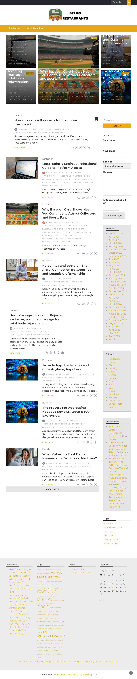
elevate (55, 600)
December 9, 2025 (69, 463)
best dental (84, 463)
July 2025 (114, 259)
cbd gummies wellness (54, 588)
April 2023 (114, 336)
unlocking (49, 650)
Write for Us (110, 523)
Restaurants (115, 400)
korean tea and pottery (114, 61)
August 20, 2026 (16, 35)
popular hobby (47, 96)
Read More (19, 147)
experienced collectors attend (55, 93)
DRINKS (45, 599)
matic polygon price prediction (57, 427)
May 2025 (114, 265)
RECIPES (51, 632)
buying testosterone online (46, 585)
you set (27, 64)
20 (113, 587)
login (10, 45)
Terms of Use (111, 543)
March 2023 (115, 339)
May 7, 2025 (38, 129)
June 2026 (114, 240)
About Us (109, 535)
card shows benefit (49, 90)
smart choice (45, 640)
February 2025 (117, 275)
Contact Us (14, 28)
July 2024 (114, 298)
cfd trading (109, 93)
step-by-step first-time (18, 61)
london (11, 96)
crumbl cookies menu (50, 596)
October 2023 (116, 317)
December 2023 (117, 310)
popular (61, 625)
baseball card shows (76, 86)
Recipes (113, 397)
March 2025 (115, 272)
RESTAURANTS (52, 636)
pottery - (107, 64)
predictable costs (43, 629)
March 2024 (115, 304)
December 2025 (117, 249)
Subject (107, 161)
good (48, 129)
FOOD (43, 607)
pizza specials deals (52, 625)
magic (45, 622)
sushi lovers (55, 640)
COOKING (47, 591)
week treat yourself (48, 654)
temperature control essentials (49, 132)
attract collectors (63, 83)
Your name (109, 140)
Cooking (113, 368)
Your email (109, 151)
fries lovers (51, 611)
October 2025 (116, 253)
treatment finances (54, 643)
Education (47, 159)
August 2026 (116, 233)
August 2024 (116, 294)
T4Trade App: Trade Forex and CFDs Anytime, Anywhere (116, 76)
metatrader (20, 45)
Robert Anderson (54, 173)
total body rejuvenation (20, 99)
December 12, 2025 (69, 421)
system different (15, 64)
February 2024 (117, 307)
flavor (46, 604)
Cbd (111, 365)
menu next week (54, 622)
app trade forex (111, 90)
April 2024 (114, 301)
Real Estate (115, 394)
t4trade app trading (113, 99)
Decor (112, 371)
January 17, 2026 (112, 86)
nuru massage (23, 96)
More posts (52, 489)
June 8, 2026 (110, 48)
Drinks (112, 375)
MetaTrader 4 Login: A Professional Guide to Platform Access (118, 433)
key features (84, 466)
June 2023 (114, 330)
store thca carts (22, 132)
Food (111, 381)
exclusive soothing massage (23, 332)
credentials (13, 41)
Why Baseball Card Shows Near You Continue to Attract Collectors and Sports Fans (67, 75)
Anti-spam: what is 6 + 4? (116, 201)
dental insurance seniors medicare (59, 466)
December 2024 (117, 281)
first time (24, 41)
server (11, 57)
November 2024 (117, 285)
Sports (93, 38)
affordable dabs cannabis (46, 570)
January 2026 (116, 246)
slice (39, 640)
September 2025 (118, 256)
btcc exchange (79, 424)
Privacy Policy (111, 539)
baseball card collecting (52, 86)
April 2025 (114, 269)
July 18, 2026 (47, 83)
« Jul (102, 600)
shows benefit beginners (67, 96)
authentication (15, 38)
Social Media (115, 404)
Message (108, 172)
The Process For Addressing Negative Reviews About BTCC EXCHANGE (66, 412)
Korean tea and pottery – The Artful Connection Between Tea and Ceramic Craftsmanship (66, 270)
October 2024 (116, 288)
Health (18, 115)
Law (111, 388)
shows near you (48, 99)
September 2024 (118, 291)
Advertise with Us (35, 28)
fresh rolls (53, 608)
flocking (51, 604)
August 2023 (116, 323)
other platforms (16, 48)
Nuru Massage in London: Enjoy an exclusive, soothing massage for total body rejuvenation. (36, 319)
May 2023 (114, 333)
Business (47, 260)
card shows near (68, 90)
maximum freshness (62, 129)
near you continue (81, 93)
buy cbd (60, 581)
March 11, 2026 (15, 86)
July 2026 (114, 237)
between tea (109, 57)
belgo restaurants (49, 575)
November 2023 (117, 314)
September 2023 (118, 320)
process (79, 427)
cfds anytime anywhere (114, 96)
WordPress (59, 674)
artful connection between (55, 282)
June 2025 (114, 262)
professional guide (17, 54)
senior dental (49, 470)
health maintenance (52, 618)
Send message (114, 215)
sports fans (62, 99)
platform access (16, 51)
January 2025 (116, 278)
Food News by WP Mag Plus (82, 674)
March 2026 (115, 243)
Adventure (115, 359)
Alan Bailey (23, 129)
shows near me (88, 96)
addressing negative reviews (56, 424)
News (112, 391)
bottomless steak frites (49, 581)
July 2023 (114, 326)
